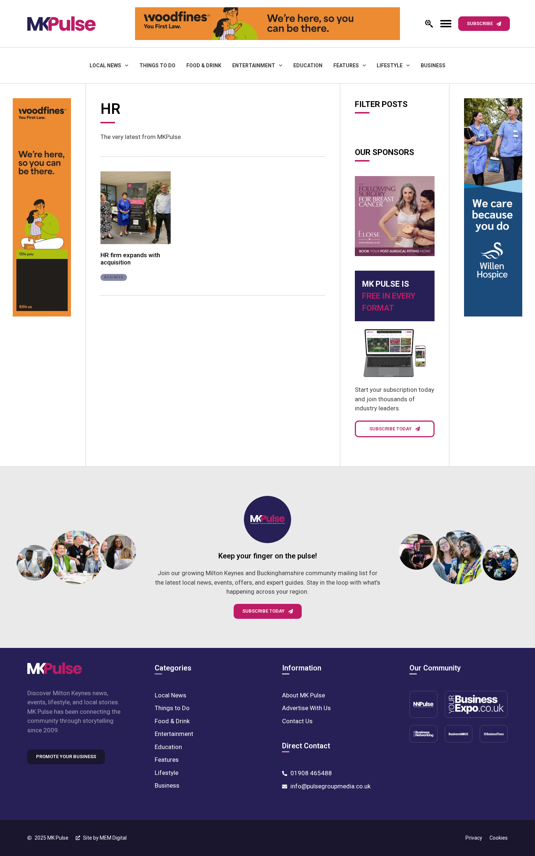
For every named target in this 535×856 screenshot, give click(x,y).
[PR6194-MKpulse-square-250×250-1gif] (395, 216)
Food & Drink (203, 65)
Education (307, 65)
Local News (105, 65)
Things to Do (157, 65)
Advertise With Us (306, 708)
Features (346, 65)
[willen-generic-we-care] (493, 208)
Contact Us (297, 721)
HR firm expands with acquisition (130, 258)
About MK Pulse (303, 695)
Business (433, 65)
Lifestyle (390, 65)
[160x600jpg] (42, 208)
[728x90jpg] (267, 23)
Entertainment (253, 65)
